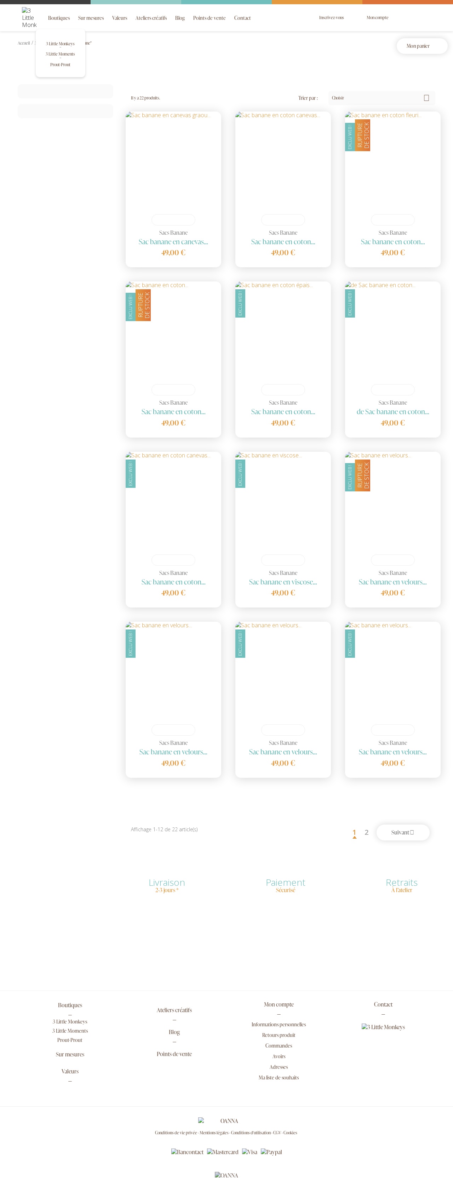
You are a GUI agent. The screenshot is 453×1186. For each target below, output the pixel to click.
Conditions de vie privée (176, 1133)
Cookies (290, 1133)
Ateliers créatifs (151, 18)
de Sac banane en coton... (393, 411)
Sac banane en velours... (393, 582)
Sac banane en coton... (283, 241)
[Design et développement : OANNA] (226, 1175)
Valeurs (119, 18)
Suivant (402, 832)
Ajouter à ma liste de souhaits (183, 220)
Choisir (381, 98)
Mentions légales (214, 1133)
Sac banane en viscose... (283, 582)
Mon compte (279, 1005)
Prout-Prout (60, 65)
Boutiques (59, 18)
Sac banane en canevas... (173, 241)
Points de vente (209, 18)
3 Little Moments (60, 54)
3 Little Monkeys (60, 44)
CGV (277, 1133)
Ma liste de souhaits (279, 1077)
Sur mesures (91, 18)
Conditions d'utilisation (251, 1133)
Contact (242, 18)
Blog (180, 18)
